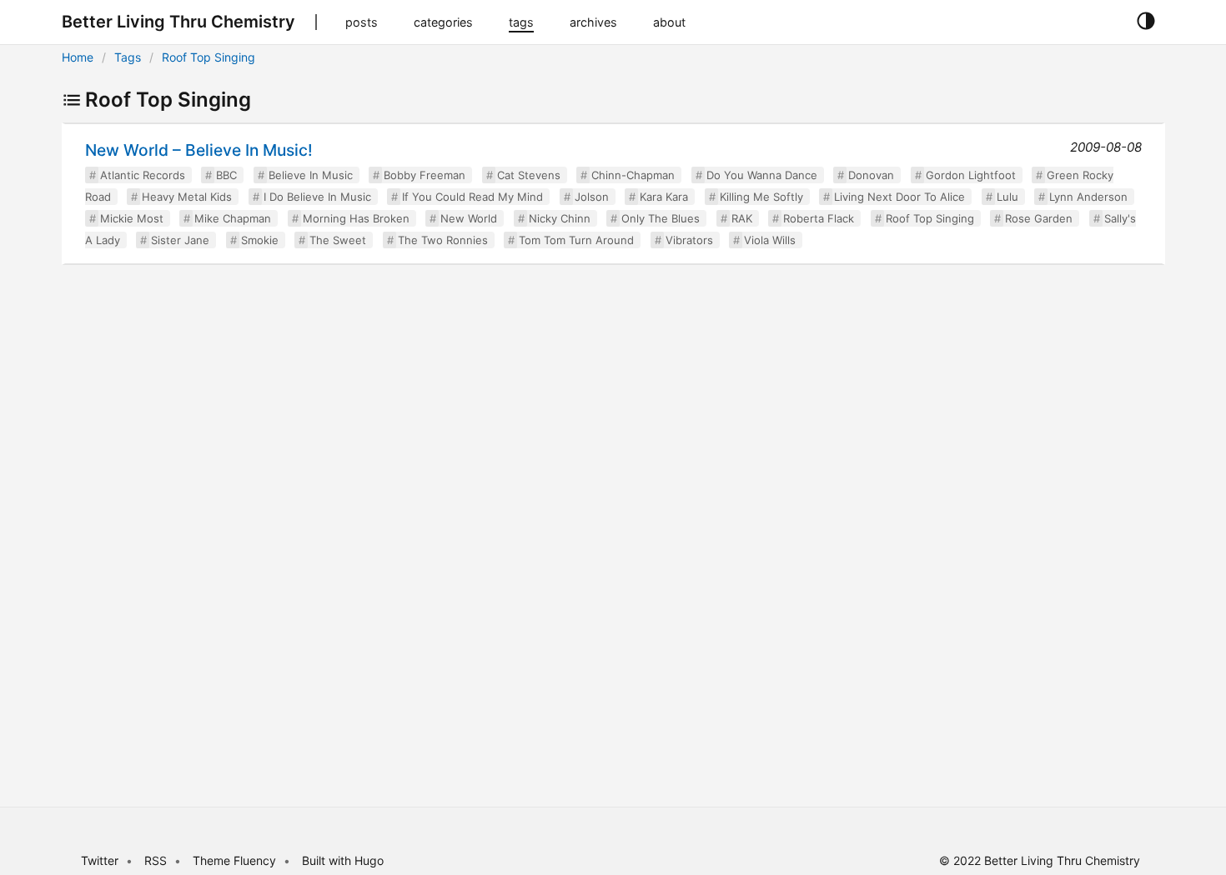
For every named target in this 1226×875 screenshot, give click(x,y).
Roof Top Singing (208, 57)
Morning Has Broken (356, 218)
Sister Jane (180, 240)
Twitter (99, 860)
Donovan (871, 175)
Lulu (1007, 196)
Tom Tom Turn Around (576, 240)
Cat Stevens (528, 175)
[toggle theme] (1145, 22)
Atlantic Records (142, 175)
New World (468, 218)
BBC (226, 175)
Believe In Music (311, 175)
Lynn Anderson (1088, 196)
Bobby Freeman (424, 175)
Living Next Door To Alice (899, 196)
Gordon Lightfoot (971, 175)
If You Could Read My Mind (472, 196)
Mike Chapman (232, 218)
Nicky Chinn (559, 218)
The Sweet (337, 240)
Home (77, 57)
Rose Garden (1039, 218)
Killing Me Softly (761, 196)
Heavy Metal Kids (187, 196)
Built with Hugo (343, 860)
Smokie (260, 240)
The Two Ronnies (443, 240)
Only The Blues (660, 218)
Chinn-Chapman (633, 175)
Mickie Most (131, 218)
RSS (155, 860)
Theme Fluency (236, 860)
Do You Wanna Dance (761, 175)
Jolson (592, 196)
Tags (127, 57)
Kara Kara (664, 196)
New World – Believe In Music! (199, 150)
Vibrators (689, 240)
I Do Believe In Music (317, 196)
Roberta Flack (818, 218)
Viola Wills (770, 240)
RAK (741, 218)
